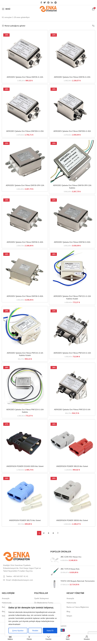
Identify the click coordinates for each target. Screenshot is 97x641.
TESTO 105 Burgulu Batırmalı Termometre (77, 581)
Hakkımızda (6, 603)
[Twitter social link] (44, 2)
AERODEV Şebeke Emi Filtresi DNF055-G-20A (25, 131)
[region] (33, 619)
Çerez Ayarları (18, 631)
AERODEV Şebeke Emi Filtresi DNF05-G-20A (72, 77)
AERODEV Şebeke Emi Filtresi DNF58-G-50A (72, 242)
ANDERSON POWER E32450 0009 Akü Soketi (24, 466)
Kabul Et (50, 631)
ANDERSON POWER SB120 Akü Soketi (72, 466)
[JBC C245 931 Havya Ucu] (54, 560)
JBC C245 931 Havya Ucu (70, 557)
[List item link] (24, 576)
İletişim (4, 616)
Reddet (35, 631)
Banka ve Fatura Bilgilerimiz (78, 607)
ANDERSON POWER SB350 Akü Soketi (72, 520)
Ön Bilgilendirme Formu (43, 603)
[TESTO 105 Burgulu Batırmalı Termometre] (54, 584)
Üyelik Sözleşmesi (41, 598)
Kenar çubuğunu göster (15, 26)
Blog (3, 611)
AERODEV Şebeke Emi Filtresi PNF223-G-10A (72, 353)
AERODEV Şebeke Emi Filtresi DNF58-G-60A (25, 296)
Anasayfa (5, 598)
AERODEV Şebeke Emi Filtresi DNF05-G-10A (25, 77)
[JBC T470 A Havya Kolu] (54, 572)
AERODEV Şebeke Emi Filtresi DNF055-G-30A (72, 131)
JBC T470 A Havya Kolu (69, 569)
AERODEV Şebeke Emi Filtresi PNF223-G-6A (72, 410)
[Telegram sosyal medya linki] (55, 2)
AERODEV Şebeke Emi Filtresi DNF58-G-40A (25, 242)
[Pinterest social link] (48, 2)
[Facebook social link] (41, 2)
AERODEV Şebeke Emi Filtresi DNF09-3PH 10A (25, 185)
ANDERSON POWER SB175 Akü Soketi (25, 520)
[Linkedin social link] (52, 2)
